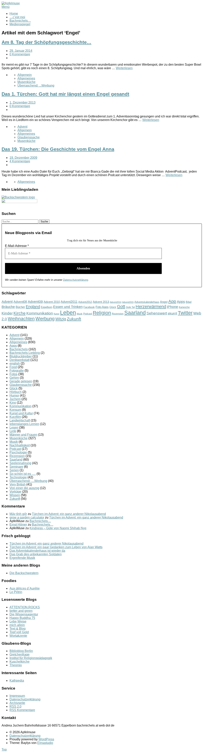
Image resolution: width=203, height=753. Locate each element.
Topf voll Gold (19, 632)
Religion (102, 313)
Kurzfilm (15, 417)
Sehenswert (157, 313)
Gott (121, 306)
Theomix (16, 665)
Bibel (189, 301)
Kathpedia (17, 680)
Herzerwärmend (151, 306)
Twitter (185, 313)
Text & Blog (18, 628)
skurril (172, 313)
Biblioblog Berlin (21, 651)
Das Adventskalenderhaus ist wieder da (37, 550)
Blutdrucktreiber (21, 356)
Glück (112, 307)
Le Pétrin (16, 592)
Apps (181, 302)
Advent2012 (85, 301)
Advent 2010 (52, 301)
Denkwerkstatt (20, 360)
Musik (79, 314)
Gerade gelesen (21, 381)
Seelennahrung (20, 463)
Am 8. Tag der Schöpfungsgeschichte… (46, 42)
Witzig (60, 319)
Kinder (7, 313)
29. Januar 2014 (21, 50)
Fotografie (17, 370)
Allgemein (24, 75)
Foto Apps (102, 307)
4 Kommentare (20, 161)
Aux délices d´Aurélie (25, 588)
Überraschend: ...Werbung (35, 85)
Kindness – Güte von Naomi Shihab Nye (58, 528)
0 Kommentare (20, 54)
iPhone (172, 307)
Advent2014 (115, 302)
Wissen (15, 495)
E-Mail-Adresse (17, 246)
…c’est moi (17, 17)
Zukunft (74, 319)
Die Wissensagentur (24, 614)
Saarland (135, 313)
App (172, 301)
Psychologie (18, 452)
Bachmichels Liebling (25, 352)
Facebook (89, 307)
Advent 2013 (101, 301)
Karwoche (184, 307)
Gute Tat (130, 307)
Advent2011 (69, 301)
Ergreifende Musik (22, 557)
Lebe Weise (18, 621)
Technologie (18, 477)
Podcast (87, 313)
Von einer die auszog (24, 488)
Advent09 (35, 302)
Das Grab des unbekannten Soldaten (36, 554)
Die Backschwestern (24, 573)
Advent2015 (128, 302)
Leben (68, 312)
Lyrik (13, 431)
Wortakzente (18, 635)
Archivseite (17, 703)
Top (4, 749)
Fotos (13, 374)
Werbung (45, 318)
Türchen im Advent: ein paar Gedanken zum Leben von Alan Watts (56, 547)
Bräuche (8, 307)
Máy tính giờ (18, 514)
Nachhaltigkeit (20, 445)
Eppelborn (46, 307)
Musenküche (26, 82)
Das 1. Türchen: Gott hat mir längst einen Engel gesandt (65, 94)
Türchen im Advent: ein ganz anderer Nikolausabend (69, 514)
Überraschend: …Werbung (28, 481)
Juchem (15, 399)
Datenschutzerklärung (75, 279)
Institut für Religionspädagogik (31, 658)
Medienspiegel (20, 24)
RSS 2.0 (15, 706)
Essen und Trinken (68, 307)
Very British (18, 484)
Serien (14, 470)
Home (14, 13)
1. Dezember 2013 (22, 102)
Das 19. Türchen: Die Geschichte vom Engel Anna (58, 149)
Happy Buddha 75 (22, 618)
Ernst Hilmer (18, 524)
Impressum (17, 695)
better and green (21, 610)
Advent (22, 126)
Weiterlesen (124, 68)
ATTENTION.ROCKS (25, 607)
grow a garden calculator (27, 517)
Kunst (56, 314)
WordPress (46, 739)
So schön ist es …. (23, 473)
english (15, 363)
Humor (14, 395)
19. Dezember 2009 (23, 157)
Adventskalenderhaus (146, 301)
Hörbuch (16, 392)
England (33, 306)
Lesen (14, 427)
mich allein (17, 625)
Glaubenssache (28, 137)
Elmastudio (45, 742)
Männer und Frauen (23, 434)
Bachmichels (19, 349)
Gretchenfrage (20, 654)
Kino (13, 402)
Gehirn (14, 377)
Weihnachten (21, 318)
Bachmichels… (20, 20)
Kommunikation (39, 313)
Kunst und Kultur (21, 413)
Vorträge (15, 491)
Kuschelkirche (20, 661)
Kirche (19, 313)
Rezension (118, 313)
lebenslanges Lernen (24, 424)
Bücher (20, 307)
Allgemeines (26, 78)
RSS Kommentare (22, 710)
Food (13, 367)
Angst (164, 301)
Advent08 (20, 301)
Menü (6, 7)
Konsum (15, 409)
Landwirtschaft (20, 420)
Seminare (16, 466)
